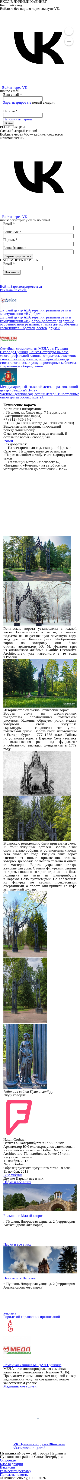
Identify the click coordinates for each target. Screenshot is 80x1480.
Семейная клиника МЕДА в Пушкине (32, 1365)
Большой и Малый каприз (23, 1216)
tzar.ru (8, 441)
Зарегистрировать (17, 102)
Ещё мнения (12, 1175)
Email (9, 224)
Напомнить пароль (17, 119)
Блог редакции (11, 1464)
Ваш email (12, 95)
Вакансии (7, 1467)
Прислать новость (14, 1475)
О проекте (8, 1460)
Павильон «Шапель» (19, 1278)
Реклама (9, 1313)
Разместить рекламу (15, 1471)
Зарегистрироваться (26, 286)
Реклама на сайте (13, 290)
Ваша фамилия (14, 248)
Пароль (10, 111)
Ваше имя (12, 232)
